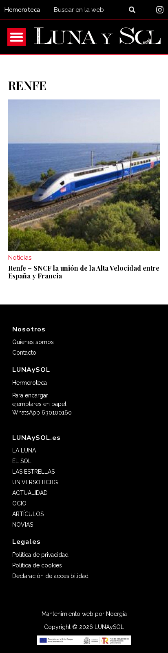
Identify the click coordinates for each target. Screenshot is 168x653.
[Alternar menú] (16, 37)
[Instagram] (160, 10)
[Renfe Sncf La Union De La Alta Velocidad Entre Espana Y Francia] (84, 175)
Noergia (116, 614)
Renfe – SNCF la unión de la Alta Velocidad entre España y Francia (83, 272)
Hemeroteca (22, 10)
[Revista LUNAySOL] (97, 37)
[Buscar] (134, 9)
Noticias (19, 257)
